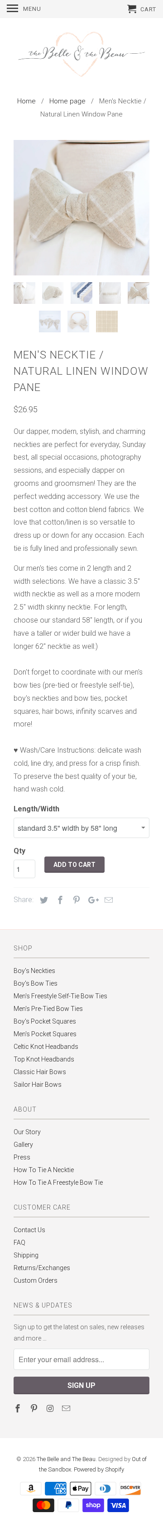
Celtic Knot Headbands (46, 1046)
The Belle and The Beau (66, 1459)
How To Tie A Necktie (44, 1169)
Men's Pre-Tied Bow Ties (48, 1008)
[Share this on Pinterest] (75, 900)
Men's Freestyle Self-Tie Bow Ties (60, 996)
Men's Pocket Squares (45, 1034)
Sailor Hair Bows (38, 1084)
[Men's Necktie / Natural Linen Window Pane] (81, 207)
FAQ (19, 1242)
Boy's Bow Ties (36, 983)
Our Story (27, 1132)
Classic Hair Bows (40, 1071)
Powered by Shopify (99, 1469)
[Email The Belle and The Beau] (67, 1408)
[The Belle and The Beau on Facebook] (19, 1408)
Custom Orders (36, 1280)
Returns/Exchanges (42, 1267)
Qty (19, 851)
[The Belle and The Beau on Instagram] (51, 1408)
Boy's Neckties (34, 970)
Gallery (23, 1144)
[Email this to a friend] (107, 900)
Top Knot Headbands (44, 1059)
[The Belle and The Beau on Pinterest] (35, 1408)
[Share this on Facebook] (59, 900)
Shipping (26, 1255)
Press (22, 1157)
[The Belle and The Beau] (81, 55)
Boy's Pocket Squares (45, 1021)
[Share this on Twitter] (42, 900)
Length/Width (36, 809)
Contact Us (29, 1230)
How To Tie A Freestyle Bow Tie (58, 1182)
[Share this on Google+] (91, 900)
